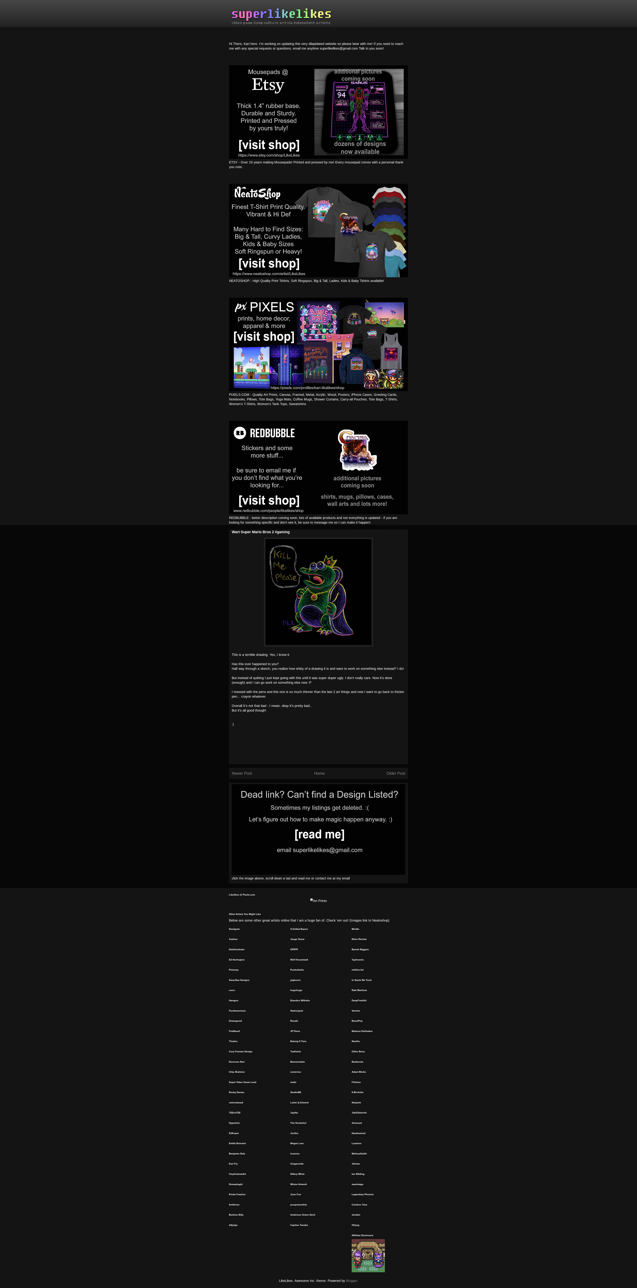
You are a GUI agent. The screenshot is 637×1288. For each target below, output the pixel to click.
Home (319, 773)
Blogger (351, 1281)
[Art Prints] (318, 901)
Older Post (396, 773)
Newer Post (242, 773)
